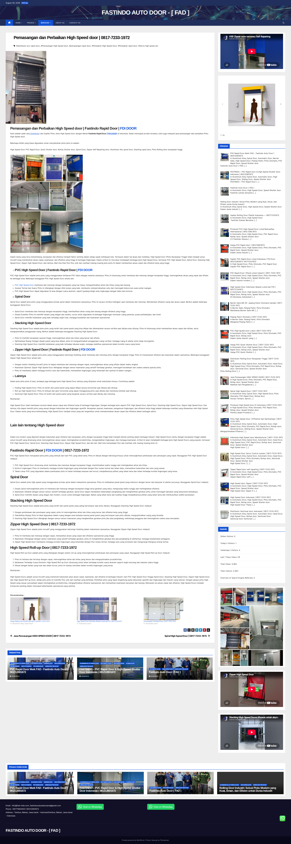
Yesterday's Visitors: (229, 550)
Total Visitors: (226, 571)
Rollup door (235, 236)
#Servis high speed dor (148, 46)
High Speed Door (60, 663)
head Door (277, 363)
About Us (60, 23)
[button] (283, 23)
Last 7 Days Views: (229, 557)
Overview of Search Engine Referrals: (237, 578)
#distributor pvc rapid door (28, 46)
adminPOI (15, 676)
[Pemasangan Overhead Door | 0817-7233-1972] (176, 608)
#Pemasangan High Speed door (54, 46)
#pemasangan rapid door (80, 46)
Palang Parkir (14, 666)
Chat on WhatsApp (92, 806)
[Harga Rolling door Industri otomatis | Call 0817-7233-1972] (42, 608)
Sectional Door (241, 368)
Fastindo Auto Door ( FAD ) (165, 672)
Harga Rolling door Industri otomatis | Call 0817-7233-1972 (29, 621)
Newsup (154, 840)
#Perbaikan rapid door (127, 46)
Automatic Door (36, 663)
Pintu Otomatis (26, 666)
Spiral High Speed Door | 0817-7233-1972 (186, 636)
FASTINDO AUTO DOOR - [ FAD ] (145, 12)
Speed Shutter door (51, 666)
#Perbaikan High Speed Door (104, 46)
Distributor (35, 133)
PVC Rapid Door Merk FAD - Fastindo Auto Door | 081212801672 (39, 671)
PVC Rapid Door (38, 666)
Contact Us (74, 23)
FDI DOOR (128, 128)
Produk (31, 23)
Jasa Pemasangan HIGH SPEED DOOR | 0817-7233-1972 (42, 636)
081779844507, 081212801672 (26, 809)
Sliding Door (130, 663)
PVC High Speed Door (24, 285)
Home (18, 23)
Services (45, 23)
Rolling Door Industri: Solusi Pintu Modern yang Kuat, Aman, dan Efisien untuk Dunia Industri (247, 789)
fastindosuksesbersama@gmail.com (45, 805)
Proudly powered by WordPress (133, 840)
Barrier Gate (48, 663)
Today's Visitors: (228, 543)
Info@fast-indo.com (20, 805)
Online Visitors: (227, 536)
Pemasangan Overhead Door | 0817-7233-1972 (160, 621)
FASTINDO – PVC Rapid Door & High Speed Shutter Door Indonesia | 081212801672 (109, 671)
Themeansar (164, 840)
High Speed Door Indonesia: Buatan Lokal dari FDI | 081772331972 (99, 621)
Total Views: (226, 564)
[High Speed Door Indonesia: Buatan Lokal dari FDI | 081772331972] (109, 608)
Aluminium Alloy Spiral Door (19, 663)
